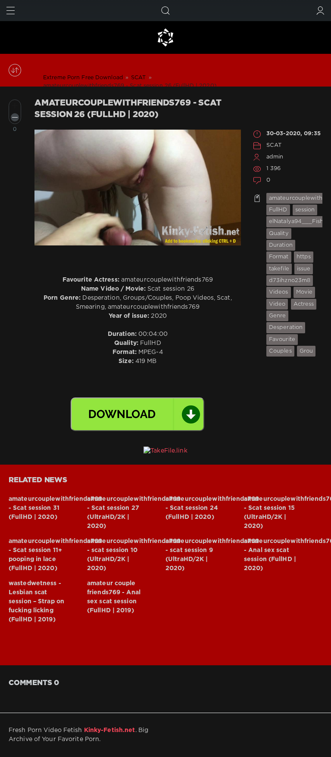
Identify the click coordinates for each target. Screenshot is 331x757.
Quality (279, 233)
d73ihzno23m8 (289, 280)
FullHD (278, 210)
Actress (304, 304)
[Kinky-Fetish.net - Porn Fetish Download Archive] (165, 37)
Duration (281, 245)
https (304, 256)
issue (304, 269)
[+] (15, 106)
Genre (277, 315)
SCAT (273, 145)
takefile (279, 269)
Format (279, 256)
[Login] (320, 10)
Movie (304, 292)
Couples (280, 351)
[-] (15, 117)
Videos (278, 292)
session (305, 210)
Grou (306, 351)
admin (275, 157)
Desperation (286, 327)
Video (277, 304)
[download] (137, 414)
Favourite (282, 339)
